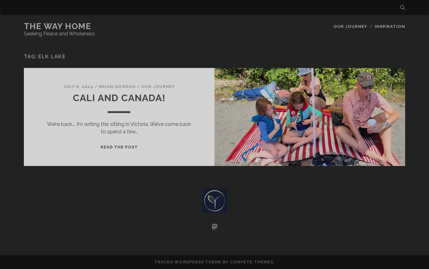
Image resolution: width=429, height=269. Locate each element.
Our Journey (158, 86)
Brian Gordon (117, 86)
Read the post (119, 147)
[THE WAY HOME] (214, 210)
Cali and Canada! (119, 97)
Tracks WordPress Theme (187, 262)
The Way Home (57, 26)
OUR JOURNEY (350, 26)
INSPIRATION (390, 26)
